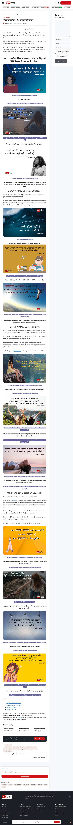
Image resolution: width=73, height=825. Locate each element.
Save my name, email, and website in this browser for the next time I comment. (63, 53)
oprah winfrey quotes (31, 747)
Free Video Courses (59, 813)
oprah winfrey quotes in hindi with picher (12, 749)
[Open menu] (3, 3)
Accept (56, 821)
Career (45, 784)
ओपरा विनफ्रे (14, 500)
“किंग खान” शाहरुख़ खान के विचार (39, 757)
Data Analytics (25, 7)
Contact (3, 808)
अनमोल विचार (19, 523)
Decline (50, 822)
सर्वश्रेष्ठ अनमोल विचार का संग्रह (13, 703)
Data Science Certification (25, 806)
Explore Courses (66, 3)
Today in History (17, 784)
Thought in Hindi (11, 709)
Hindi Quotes (9, 14)
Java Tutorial (58, 808)
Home (4, 14)
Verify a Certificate (24, 815)
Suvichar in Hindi (11, 707)
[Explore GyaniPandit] (58, 3)
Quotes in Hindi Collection (13, 705)
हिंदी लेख (56, 815)
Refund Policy (5, 817)
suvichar (34, 749)
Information (33, 784)
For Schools (39, 811)
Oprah (20, 717)
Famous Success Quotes (19, 747)
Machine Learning (15, 7)
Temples (40, 784)
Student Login (40, 808)
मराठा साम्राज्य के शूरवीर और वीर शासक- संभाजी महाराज (15, 754)
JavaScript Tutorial (59, 811)
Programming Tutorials (60, 806)
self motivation (27, 749)
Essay (3, 787)
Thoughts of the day (8, 751)
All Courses (22, 813)
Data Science (6, 7)
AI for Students (56, 7)
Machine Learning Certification (26, 808)
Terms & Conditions (6, 813)
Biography (4, 784)
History (10, 784)
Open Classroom (41, 806)
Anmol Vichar (8, 747)
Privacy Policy (5, 815)
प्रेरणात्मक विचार (17, 351)
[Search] (55, 3)
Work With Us (5, 811)
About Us (4, 806)
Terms (62, 822)
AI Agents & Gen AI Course (40, 7)
